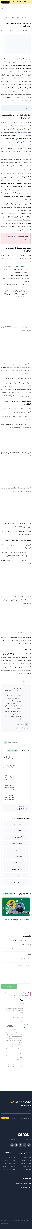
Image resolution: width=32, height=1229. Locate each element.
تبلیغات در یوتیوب (25, 101)
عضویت (5, 1118)
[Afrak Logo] (16, 1134)
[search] (5, 8)
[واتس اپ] (16, 728)
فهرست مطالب (23, 108)
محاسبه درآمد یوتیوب (8, 1169)
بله (14, 1017)
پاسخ (22, 1021)
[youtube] (12, 1145)
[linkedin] (16, 1145)
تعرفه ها (28, 1169)
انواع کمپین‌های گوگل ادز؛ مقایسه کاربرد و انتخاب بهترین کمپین (9, 777)
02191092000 (24, 1187)
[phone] (9, 8)
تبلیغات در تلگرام (10, 1163)
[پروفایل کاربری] (2, 8)
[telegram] (24, 1145)
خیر (9, 1017)
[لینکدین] (27, 728)
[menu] (29, 8)
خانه (29, 17)
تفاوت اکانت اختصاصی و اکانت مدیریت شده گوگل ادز (9, 787)
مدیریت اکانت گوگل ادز (8, 1160)
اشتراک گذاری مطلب (13, 742)
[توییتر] (25, 728)
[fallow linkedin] (13, 719)
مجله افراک (23, 17)
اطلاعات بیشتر (5, 2)
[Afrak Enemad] (27, 1194)
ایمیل (29, 954)
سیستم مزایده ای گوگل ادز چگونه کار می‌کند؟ (9, 757)
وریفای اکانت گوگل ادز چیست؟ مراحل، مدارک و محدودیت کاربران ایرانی (9, 797)
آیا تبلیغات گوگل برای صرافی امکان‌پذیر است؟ (8, 767)
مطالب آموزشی (26, 681)
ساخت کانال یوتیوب (19, 266)
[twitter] (29, 1145)
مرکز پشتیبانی (26, 1160)
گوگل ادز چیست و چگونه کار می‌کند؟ (17, 919)
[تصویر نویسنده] (29, 30)
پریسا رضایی (24, 30)
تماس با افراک (27, 1166)
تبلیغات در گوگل (22, 132)
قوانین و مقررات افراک (24, 1163)
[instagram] (20, 1145)
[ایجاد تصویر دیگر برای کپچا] (15, 979)
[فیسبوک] (22, 728)
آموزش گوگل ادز (15, 17)
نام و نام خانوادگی (26, 944)
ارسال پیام (10, 986)
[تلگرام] (19, 728)
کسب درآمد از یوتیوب (8, 1166)
